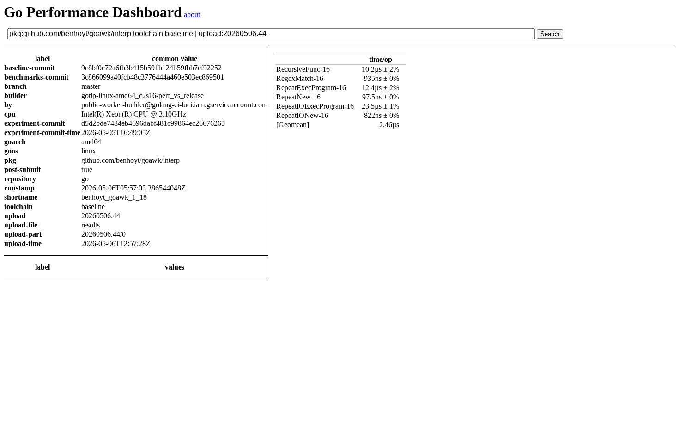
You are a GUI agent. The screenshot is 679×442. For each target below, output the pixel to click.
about (192, 14)
